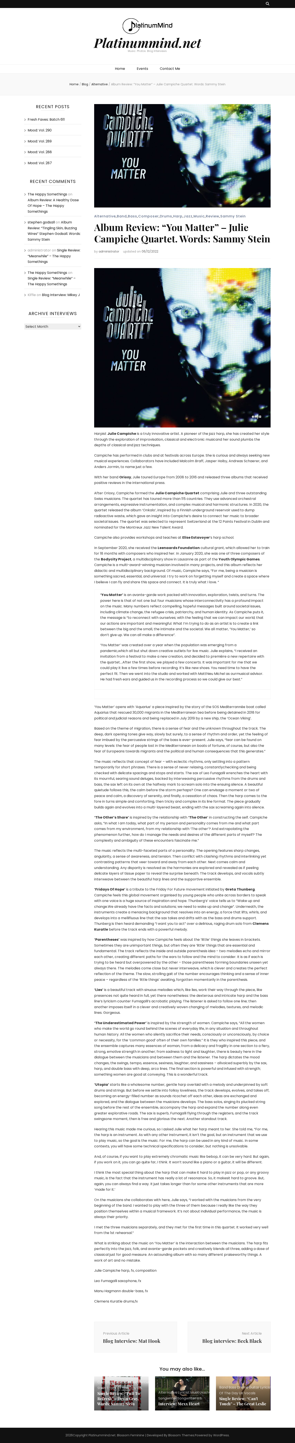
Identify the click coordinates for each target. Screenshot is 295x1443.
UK (241, 1393)
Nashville (207, 1392)
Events (142, 68)
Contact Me (170, 68)
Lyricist (184, 1392)
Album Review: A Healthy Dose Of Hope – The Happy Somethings (53, 206)
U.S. (140, 1387)
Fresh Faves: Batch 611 (46, 119)
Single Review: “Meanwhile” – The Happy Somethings (54, 256)
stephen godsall (41, 222)
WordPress (221, 1435)
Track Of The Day (121, 1387)
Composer (148, 216)
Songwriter (187, 1398)
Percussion (147, 1382)
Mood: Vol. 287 (40, 163)
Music (199, 216)
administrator (109, 251)
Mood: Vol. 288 (40, 152)
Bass (132, 216)
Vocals (249, 1393)
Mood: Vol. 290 (40, 130)
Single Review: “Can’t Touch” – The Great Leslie (242, 1401)
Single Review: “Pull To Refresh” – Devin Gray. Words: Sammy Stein (118, 1398)
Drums (166, 216)
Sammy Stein (233, 216)
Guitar (254, 1387)
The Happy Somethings (47, 194)
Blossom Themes (181, 1435)
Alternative (105, 216)
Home (120, 68)
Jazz (188, 216)
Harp (177, 216)
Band (122, 216)
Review (212, 216)
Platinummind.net (147, 42)
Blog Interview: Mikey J (61, 294)
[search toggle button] (267, 4)
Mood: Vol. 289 (40, 141)
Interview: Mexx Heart (179, 1403)
